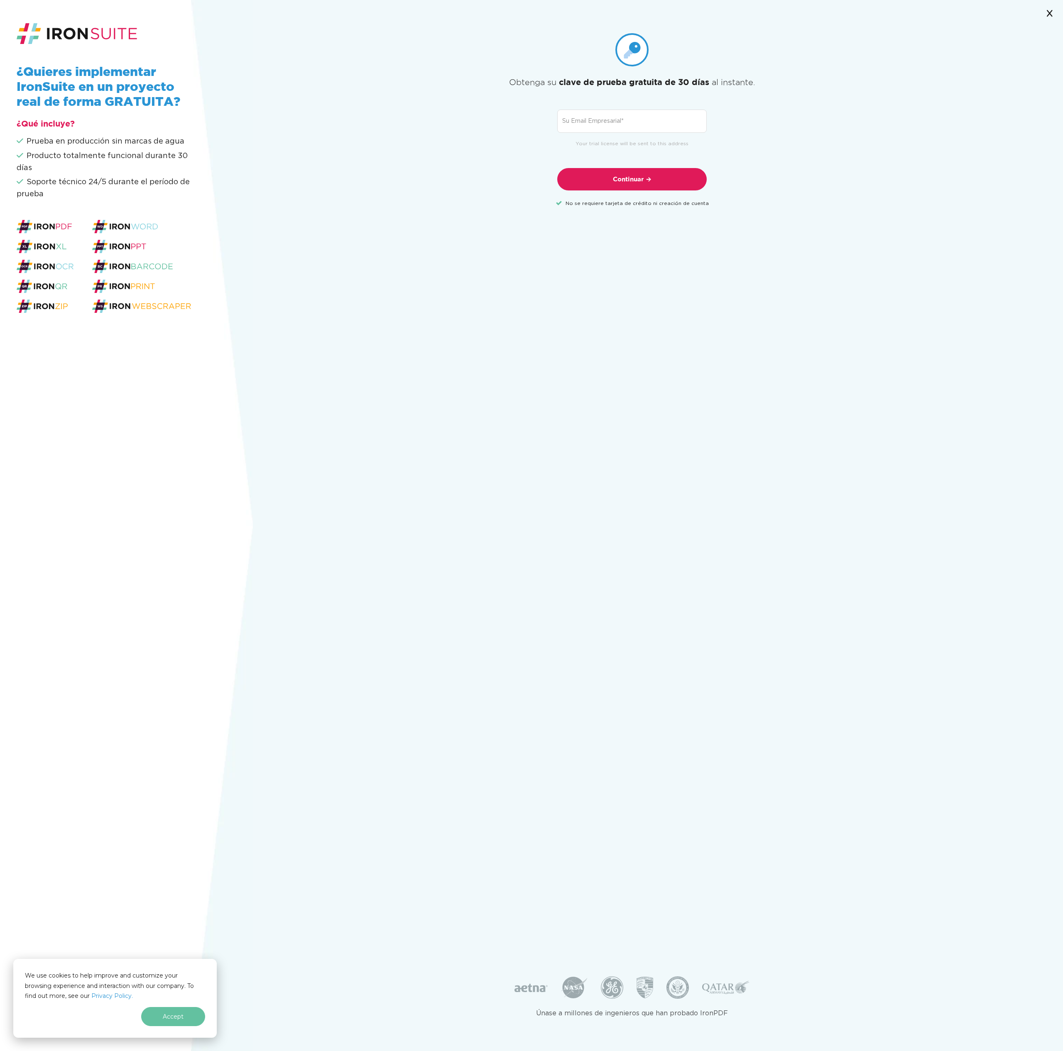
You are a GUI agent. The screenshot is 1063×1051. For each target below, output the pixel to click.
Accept (173, 1016)
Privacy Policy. (112, 996)
